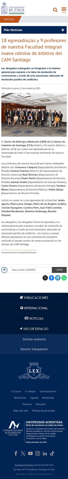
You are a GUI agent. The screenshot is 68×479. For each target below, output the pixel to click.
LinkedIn (57, 278)
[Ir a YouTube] (30, 453)
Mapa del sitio (20, 410)
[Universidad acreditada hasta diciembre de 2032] (34, 432)
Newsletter (20, 397)
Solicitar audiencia (34, 339)
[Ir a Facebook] (16, 453)
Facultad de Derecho (24, 465)
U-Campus (30, 391)
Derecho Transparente (34, 349)
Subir (4, 270)
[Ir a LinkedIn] (45, 453)
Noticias (9, 19)
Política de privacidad (43, 410)
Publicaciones (36, 298)
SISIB (30, 474)
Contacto (27, 404)
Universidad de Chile (44, 474)
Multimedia (48, 397)
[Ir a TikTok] (52, 453)
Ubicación (41, 404)
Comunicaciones (48, 391)
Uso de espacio (35, 329)
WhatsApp (64, 278)
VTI (35, 474)
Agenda (34, 397)
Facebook (51, 278)
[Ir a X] (23, 453)
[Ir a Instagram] (37, 453)
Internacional (36, 308)
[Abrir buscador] (55, 10)
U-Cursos (16, 391)
